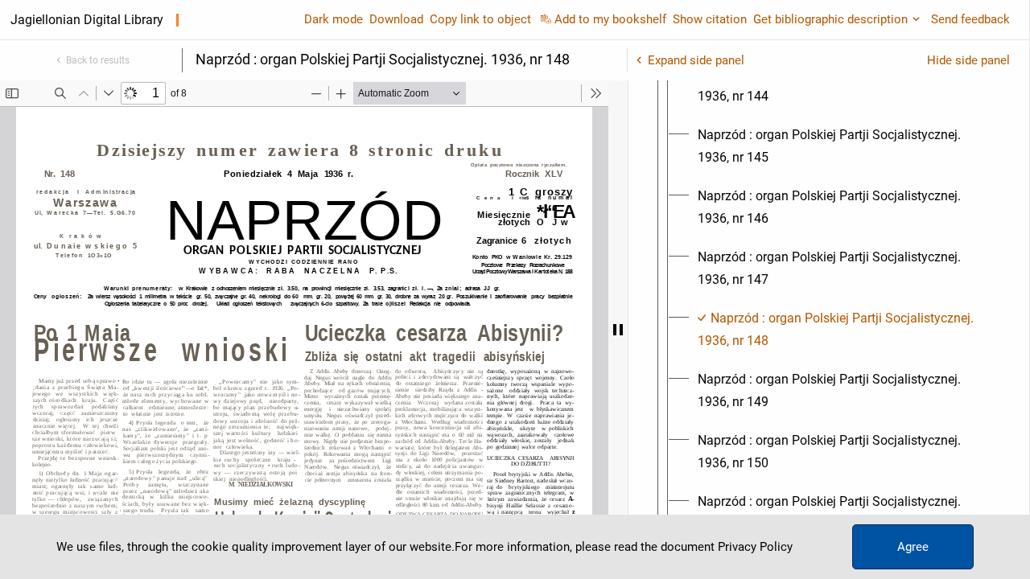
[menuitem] (843, 85)
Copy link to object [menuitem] (480, 19)
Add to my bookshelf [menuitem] (610, 19)
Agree (913, 547)
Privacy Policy (755, 547)
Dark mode (333, 19)
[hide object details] (618, 329)
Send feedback (970, 19)
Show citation (710, 19)
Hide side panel (968, 60)
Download (396, 19)
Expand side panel (696, 60)
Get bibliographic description (830, 19)
